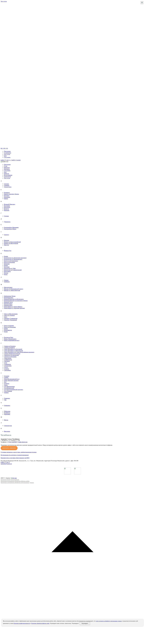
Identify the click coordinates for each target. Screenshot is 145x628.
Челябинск (7, 412)
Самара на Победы (9, 347)
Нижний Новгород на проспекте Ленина (16, 300)
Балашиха (7, 192)
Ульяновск (7, 398)
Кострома (6, 267)
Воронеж (6, 210)
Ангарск (6, 184)
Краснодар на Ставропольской (13, 270)
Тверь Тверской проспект (11, 380)
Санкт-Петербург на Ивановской (13, 350)
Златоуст (6, 234)
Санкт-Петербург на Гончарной (13, 349)
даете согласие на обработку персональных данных (109, 621)
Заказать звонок (9, 448)
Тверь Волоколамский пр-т (11, 379)
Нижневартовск (8, 297)
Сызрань (6, 368)
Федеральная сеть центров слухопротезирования (15, 455)
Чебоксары (7, 411)
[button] (72, 555)
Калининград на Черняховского (13, 259)
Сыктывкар (7, 370)
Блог (5, 155)
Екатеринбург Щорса (10, 229)
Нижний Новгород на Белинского (14, 299)
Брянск (6, 198)
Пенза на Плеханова (10, 327)
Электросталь (8, 425)
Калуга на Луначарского (11, 261)
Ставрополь (7, 364)
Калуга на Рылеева (9, 262)
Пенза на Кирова (9, 325)
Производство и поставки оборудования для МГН (15, 458)
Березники (7, 197)
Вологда (6, 209)
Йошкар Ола (7, 250)
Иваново (6, 240)
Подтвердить (85, 623)
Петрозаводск (8, 330)
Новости (6, 173)
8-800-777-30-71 (5, 160)
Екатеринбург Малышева (11, 227)
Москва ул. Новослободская (12, 290)
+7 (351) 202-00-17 (12, 442)
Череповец (7, 414)
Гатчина (6, 216)
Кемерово (7, 264)
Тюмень (6, 392)
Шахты (6, 420)
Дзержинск (7, 221)
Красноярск (7, 271)
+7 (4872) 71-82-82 (15, 160)
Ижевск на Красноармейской (12, 242)
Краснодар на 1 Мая (10, 268)
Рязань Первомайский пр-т (11, 340)
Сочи (5, 362)
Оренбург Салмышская (10, 318)
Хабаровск (7, 405)
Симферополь (8, 359)
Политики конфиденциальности (22, 623)
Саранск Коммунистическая (12, 353)
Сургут (6, 367)
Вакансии (7, 167)
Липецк (6, 280)
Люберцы (7, 281)
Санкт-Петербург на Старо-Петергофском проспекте (19, 352)
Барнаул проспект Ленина (11, 194)
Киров (6, 265)
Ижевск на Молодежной (11, 243)
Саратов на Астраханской (11, 355)
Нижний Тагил (8, 302)
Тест (5, 382)
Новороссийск (8, 305)
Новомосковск (8, 303)
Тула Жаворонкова (9, 386)
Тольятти (6, 383)
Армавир (6, 185)
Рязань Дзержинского (10, 339)
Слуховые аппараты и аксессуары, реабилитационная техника (18, 452)
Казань (6, 256)
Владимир (7, 206)
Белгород (6, 195)
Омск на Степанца (9, 315)
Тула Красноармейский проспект (13, 389)
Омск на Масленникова (11, 314)
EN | (5, 148)
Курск (5, 274)
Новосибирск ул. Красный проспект (14, 308)
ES (7, 148)
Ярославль (7, 431)
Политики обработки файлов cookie (40, 623)
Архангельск (7, 187)
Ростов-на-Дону (8, 337)
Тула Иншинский (9, 388)
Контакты (7, 169)
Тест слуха (7, 154)
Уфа (5, 400)
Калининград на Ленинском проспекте (15, 258)
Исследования (8, 175)
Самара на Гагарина (10, 346)
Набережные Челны (9, 296)
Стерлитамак (7, 365)
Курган (6, 273)
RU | (2, 148)
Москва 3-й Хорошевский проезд (13, 289)
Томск (6, 385)
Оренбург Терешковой (10, 320)
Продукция (7, 151)
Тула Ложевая (8, 391)
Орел (5, 317)
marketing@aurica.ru (6, 463)
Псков (6, 331)
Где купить (7, 157)
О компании (7, 152)
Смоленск (7, 361)
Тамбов (6, 377)
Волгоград (7, 207)
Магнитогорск (8, 287)
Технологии (7, 176)
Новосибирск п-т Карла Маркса (13, 306)
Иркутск (6, 245)
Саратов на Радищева (10, 356)
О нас (5, 166)
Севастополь (7, 358)
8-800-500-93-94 (22, 442)
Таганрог (6, 376)
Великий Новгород (9, 204)
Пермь (6, 328)
